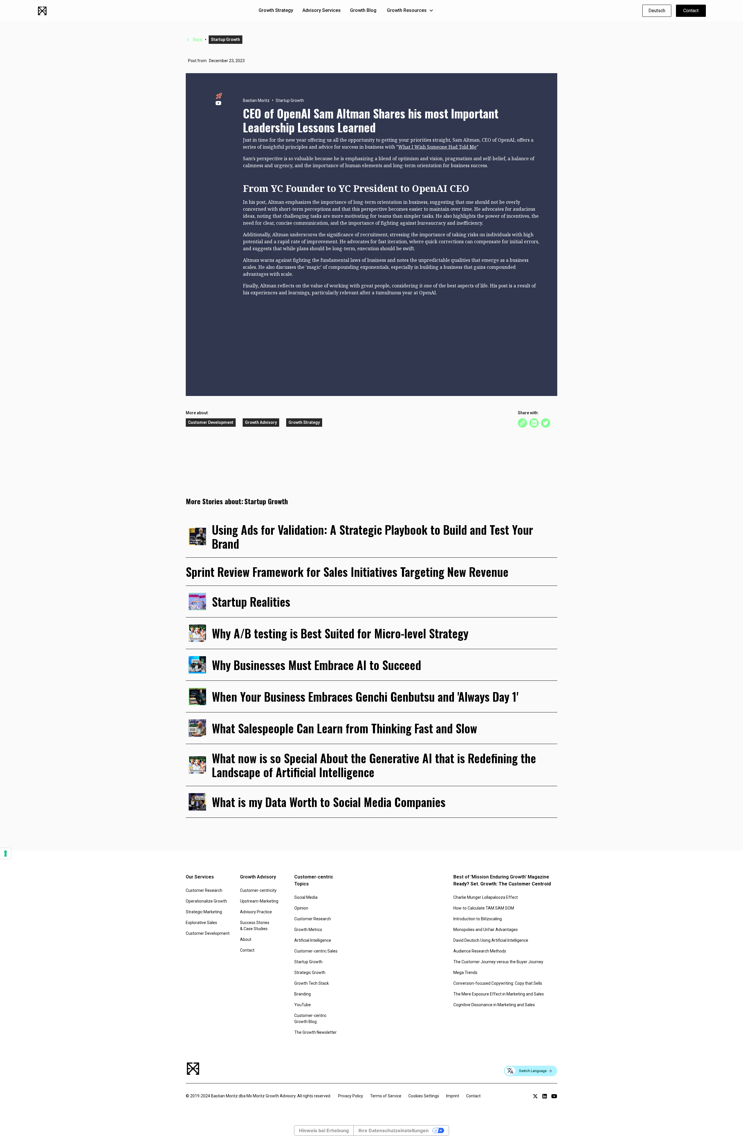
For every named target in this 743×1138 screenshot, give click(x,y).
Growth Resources (407, 10)
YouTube (302, 1004)
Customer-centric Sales (316, 951)
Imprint (452, 1096)
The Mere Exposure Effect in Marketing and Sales (498, 994)
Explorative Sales (201, 922)
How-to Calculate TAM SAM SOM (483, 908)
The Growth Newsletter (315, 1032)
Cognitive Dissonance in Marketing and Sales (494, 1004)
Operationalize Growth (206, 901)
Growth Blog (363, 10)
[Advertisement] (391, 336)
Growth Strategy (276, 10)
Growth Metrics (308, 929)
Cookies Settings (423, 1096)
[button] (410, 10)
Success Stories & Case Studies (254, 925)
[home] (42, 11)
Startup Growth (308, 961)
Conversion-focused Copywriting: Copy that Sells (497, 983)
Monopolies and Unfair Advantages (485, 929)
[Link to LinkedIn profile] (545, 1096)
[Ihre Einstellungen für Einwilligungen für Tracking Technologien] (5, 853)
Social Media (306, 897)
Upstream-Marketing (259, 901)
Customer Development (208, 933)
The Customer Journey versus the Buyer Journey (498, 961)
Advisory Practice (256, 912)
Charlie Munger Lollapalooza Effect (485, 897)
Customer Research (204, 890)
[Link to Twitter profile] (535, 1096)
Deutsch (656, 10)
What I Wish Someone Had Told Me (437, 147)
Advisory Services (321, 10)
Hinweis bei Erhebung (324, 1130)
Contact (691, 10)
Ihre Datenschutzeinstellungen (393, 1130)
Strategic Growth (309, 972)
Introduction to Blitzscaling (477, 918)
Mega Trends (465, 972)
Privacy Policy (350, 1096)
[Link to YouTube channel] (554, 1096)
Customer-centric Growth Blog (310, 1018)
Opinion (301, 908)
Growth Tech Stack (311, 983)
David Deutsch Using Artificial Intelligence (490, 940)
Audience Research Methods (479, 951)
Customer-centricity (258, 890)
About (245, 939)
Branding (302, 994)
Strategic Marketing (204, 912)
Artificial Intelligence (312, 940)
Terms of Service (385, 1096)
